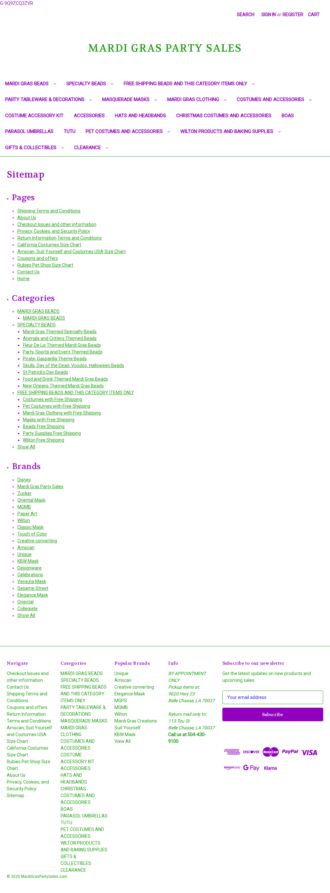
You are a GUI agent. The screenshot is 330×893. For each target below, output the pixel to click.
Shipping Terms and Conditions (49, 210)
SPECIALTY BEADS (86, 84)
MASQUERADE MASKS (126, 99)
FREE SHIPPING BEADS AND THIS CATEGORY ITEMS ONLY (186, 84)
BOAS (288, 115)
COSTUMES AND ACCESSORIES (271, 99)
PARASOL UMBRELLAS (29, 131)
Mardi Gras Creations (135, 721)
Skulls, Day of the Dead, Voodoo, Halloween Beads (73, 365)
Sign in (268, 14)
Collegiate (27, 608)
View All (122, 741)
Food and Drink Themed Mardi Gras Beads (65, 379)
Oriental (25, 601)
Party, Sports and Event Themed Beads (62, 351)
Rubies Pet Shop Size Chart (45, 265)
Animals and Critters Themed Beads (60, 338)
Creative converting (37, 540)
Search (245, 14)
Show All (26, 446)
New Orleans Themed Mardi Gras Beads (63, 385)
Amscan (25, 547)
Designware (29, 567)
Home (23, 278)
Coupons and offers (37, 258)
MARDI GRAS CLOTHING (193, 99)
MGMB (24, 506)
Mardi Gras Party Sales (40, 486)
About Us (26, 217)
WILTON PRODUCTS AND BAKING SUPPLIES (227, 131)
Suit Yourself (127, 727)
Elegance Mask (32, 595)
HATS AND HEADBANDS (140, 115)
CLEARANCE (88, 147)
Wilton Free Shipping (43, 440)
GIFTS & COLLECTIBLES (31, 147)
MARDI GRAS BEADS (27, 84)
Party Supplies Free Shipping (52, 433)
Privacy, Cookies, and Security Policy (53, 231)
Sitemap (15, 795)
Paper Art (27, 513)
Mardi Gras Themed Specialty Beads (60, 331)
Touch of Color (32, 534)
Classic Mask (30, 527)
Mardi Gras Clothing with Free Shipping (62, 413)
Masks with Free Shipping (48, 419)
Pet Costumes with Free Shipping (56, 406)
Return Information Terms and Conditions (59, 238)
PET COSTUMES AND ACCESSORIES (125, 131)
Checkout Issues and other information (56, 224)
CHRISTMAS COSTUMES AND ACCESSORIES (223, 115)
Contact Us (28, 271)
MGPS (120, 700)
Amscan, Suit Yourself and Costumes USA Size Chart (71, 251)
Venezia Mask (31, 581)
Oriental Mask (31, 500)
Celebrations (30, 574)
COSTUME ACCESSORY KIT (34, 115)
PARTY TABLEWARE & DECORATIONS (45, 99)
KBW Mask (28, 561)
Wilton (23, 520)
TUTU (69, 131)
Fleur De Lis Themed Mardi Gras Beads (62, 345)
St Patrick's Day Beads (45, 372)
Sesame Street (32, 588)
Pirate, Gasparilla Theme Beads (55, 358)
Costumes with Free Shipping (52, 399)
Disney (24, 479)
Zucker (24, 493)
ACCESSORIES (89, 115)
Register (293, 14)
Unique (24, 554)
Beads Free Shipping (43, 426)
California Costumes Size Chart (49, 244)
